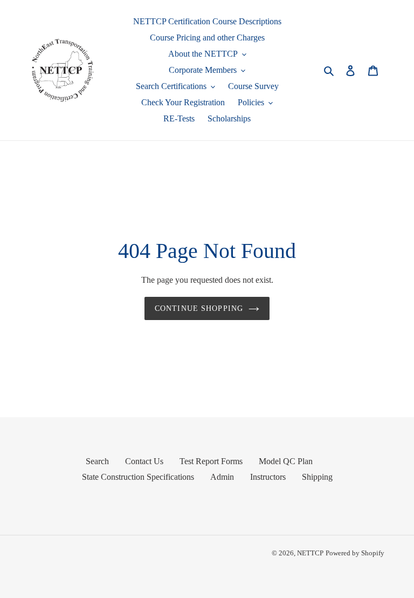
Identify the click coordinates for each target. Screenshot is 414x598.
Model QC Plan (286, 461)
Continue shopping (199, 308)
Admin (222, 476)
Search (97, 461)
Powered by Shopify (355, 553)
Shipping (317, 476)
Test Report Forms (211, 461)
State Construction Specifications (138, 476)
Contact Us (144, 461)
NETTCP (310, 553)
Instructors (268, 476)
